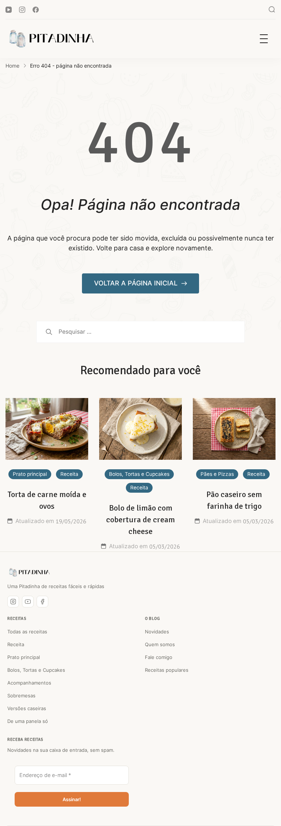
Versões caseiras (26, 708)
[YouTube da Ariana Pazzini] (28, 601)
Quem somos (160, 644)
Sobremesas (21, 695)
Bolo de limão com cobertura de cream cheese (140, 519)
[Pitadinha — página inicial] (29, 572)
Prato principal (30, 474)
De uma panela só (27, 721)
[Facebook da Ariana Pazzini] (42, 601)
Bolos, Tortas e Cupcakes (139, 474)
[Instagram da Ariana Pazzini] (13, 601)
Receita (69, 474)
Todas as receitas (27, 631)
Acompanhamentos (29, 683)
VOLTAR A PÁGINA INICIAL (136, 283)
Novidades (157, 631)
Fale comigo (158, 657)
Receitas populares (166, 670)
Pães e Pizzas (217, 474)
